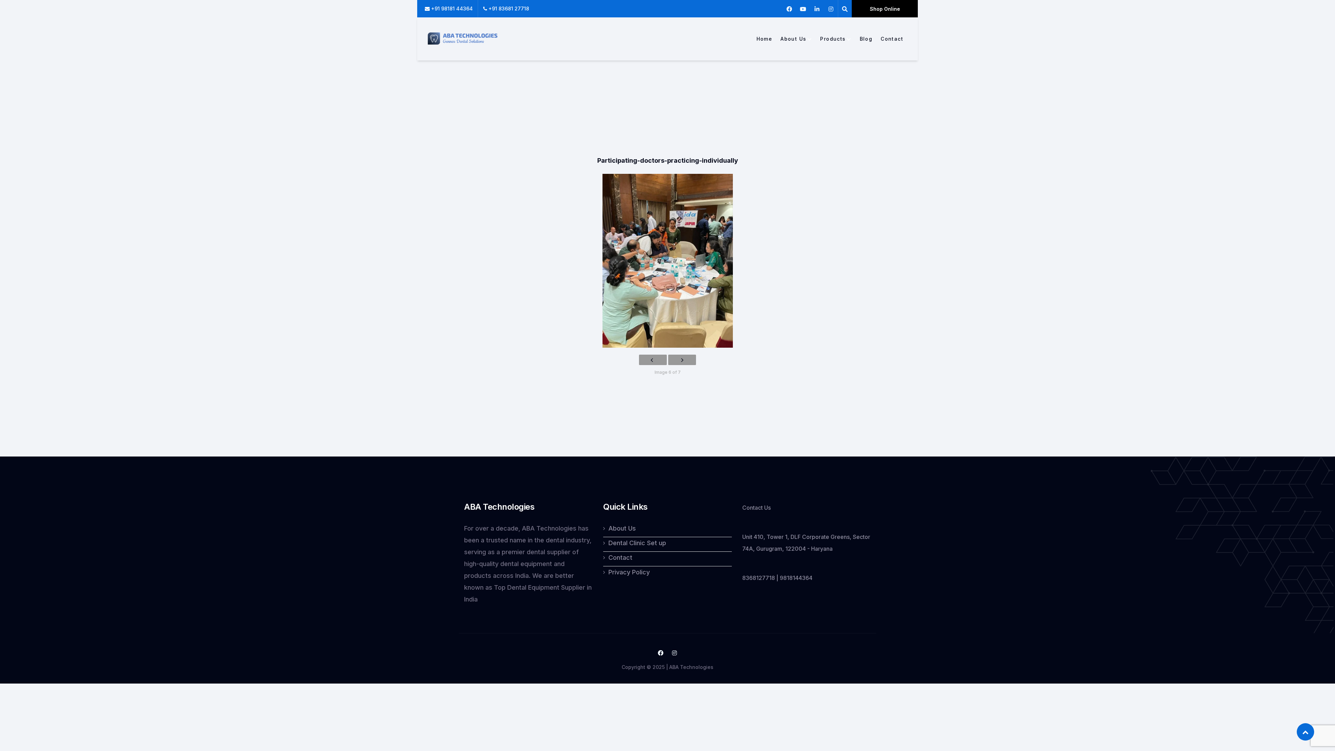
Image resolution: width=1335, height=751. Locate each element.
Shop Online (885, 9)
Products (833, 39)
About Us (793, 39)
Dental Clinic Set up (637, 543)
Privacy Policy (629, 572)
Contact (892, 39)
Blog (866, 39)
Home (764, 39)
